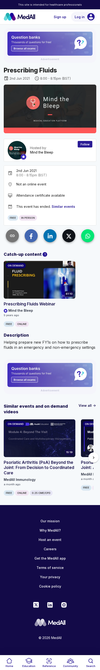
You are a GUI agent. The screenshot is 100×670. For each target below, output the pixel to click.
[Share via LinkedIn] (50, 235)
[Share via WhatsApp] (87, 235)
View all (87, 405)
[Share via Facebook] (31, 235)
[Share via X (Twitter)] (68, 235)
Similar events (63, 207)
